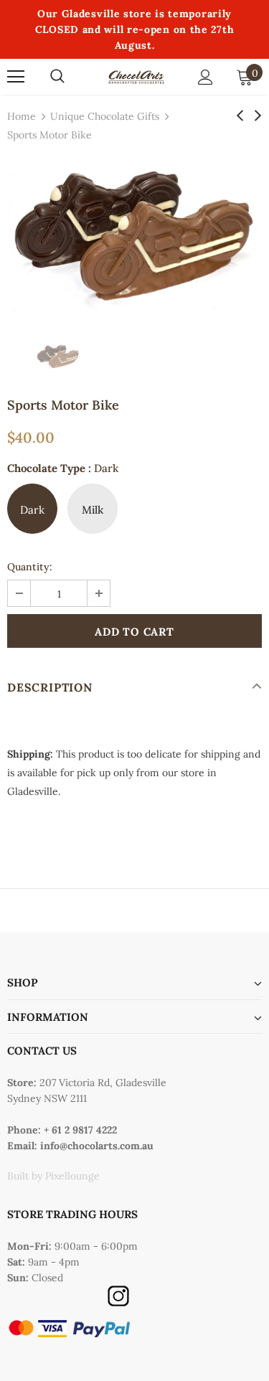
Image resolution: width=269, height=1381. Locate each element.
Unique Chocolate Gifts (104, 116)
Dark (32, 510)
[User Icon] (205, 77)
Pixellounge (72, 1175)
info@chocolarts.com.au (97, 1145)
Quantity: (29, 566)
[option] (134, 233)
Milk (92, 510)
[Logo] (136, 76)
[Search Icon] (57, 77)
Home (21, 116)
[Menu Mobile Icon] (15, 76)
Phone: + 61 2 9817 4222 (62, 1129)
